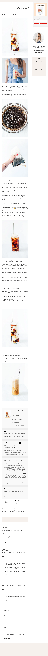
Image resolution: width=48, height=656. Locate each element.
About (39, 58)
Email (5, 627)
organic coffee (16, 447)
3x (25, 442)
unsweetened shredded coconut (12, 445)
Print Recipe (16, 425)
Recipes (38, 64)
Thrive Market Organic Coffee (9, 299)
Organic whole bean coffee (9, 355)
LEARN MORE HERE (38, 52)
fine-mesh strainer (15, 358)
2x (22, 442)
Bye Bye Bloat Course (38, 61)
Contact (10, 649)
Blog (38, 66)
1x (20, 442)
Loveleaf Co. (24, 7)
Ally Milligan (17, 415)
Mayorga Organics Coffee (8, 296)
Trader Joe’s (6, 300)
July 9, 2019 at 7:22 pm (5, 550)
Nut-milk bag (6, 358)
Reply (3, 533)
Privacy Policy (41, 653)
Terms (45, 653)
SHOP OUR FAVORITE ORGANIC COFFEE (15, 306)
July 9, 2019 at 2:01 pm (5, 528)
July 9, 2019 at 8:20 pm (8, 537)
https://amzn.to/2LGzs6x (12, 564)
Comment (5, 615)
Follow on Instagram (38, 69)
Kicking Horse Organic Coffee (9, 297)
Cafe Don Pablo (7, 295)
